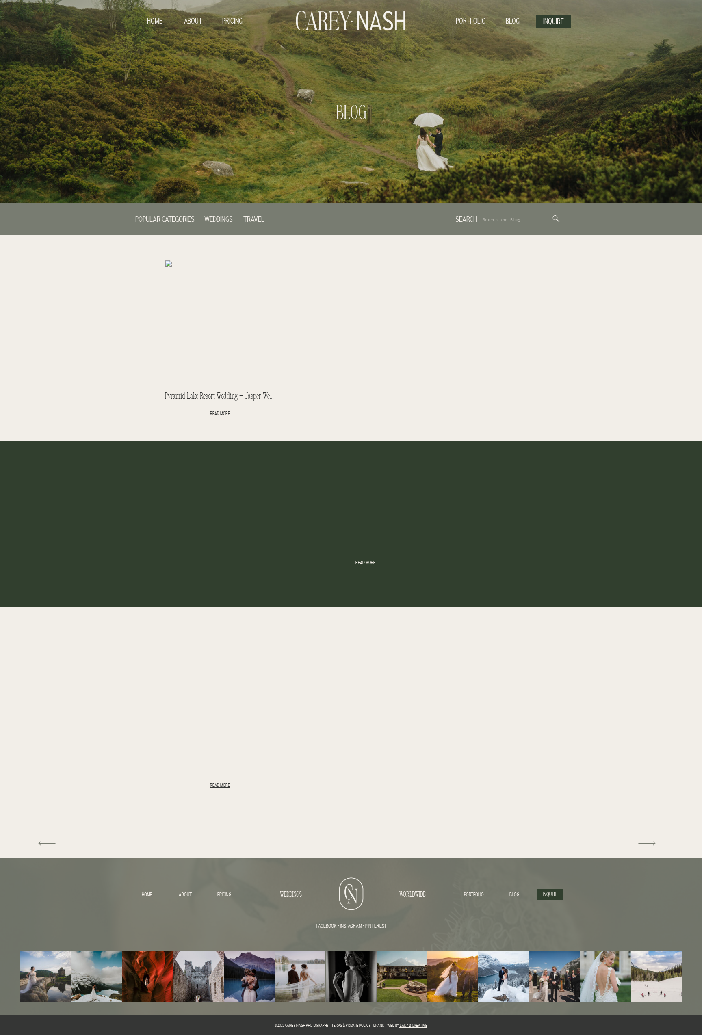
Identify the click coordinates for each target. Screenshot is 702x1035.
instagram (350, 926)
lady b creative (413, 1025)
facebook (326, 926)
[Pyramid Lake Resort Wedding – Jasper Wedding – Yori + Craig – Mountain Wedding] (220, 320)
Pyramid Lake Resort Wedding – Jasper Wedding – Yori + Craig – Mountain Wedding (268, 396)
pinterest (376, 926)
